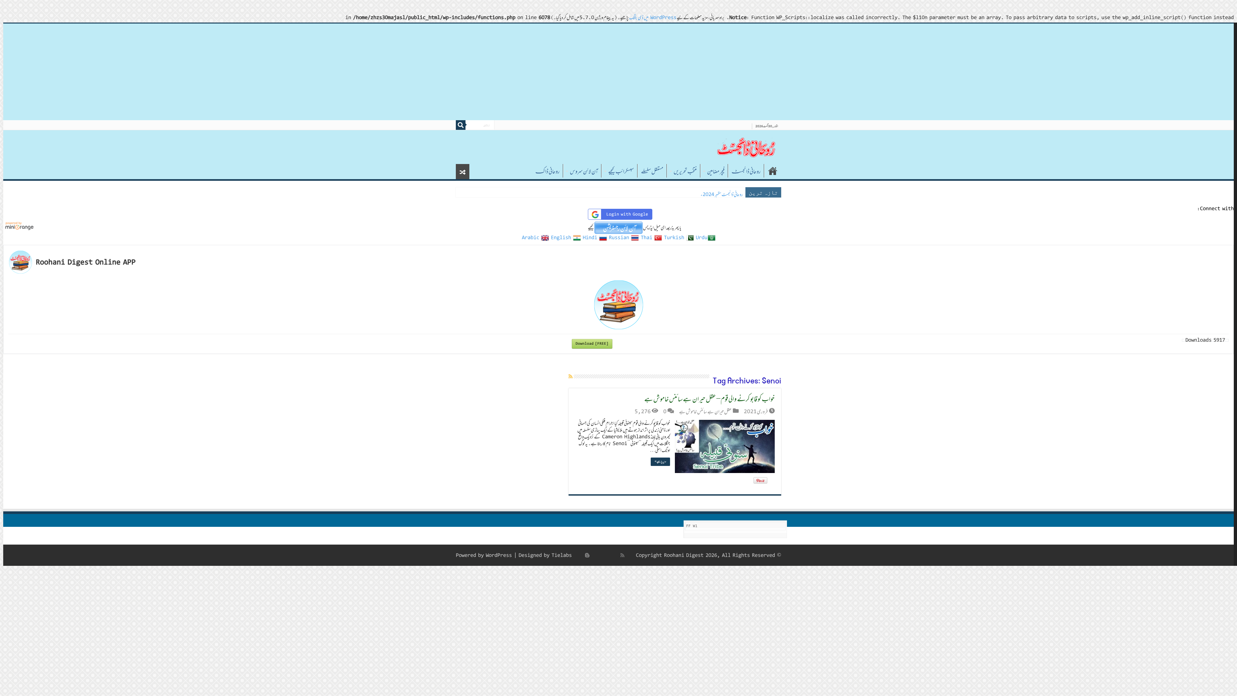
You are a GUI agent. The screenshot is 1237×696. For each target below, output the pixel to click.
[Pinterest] (601, 555)
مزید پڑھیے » (660, 461)
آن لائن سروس (584, 171)
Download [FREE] (592, 343)
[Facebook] (615, 555)
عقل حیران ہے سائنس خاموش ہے (705, 411)
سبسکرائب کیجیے (621, 171)
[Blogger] (587, 555)
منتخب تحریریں (685, 171)
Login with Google (627, 214)
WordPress (499, 555)
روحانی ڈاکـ (547, 171)
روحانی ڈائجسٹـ (746, 171)
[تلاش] (460, 125)
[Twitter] (608, 555)
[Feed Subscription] (570, 376)
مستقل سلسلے (652, 171)
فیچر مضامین (715, 171)
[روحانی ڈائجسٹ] (745, 147)
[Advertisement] (618, 72)
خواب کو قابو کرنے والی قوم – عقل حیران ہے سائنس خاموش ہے (709, 398)
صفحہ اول (772, 171)
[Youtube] (594, 555)
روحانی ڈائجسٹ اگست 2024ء (720, 194)
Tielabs (561, 555)
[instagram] (580, 555)
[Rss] (622, 555)
